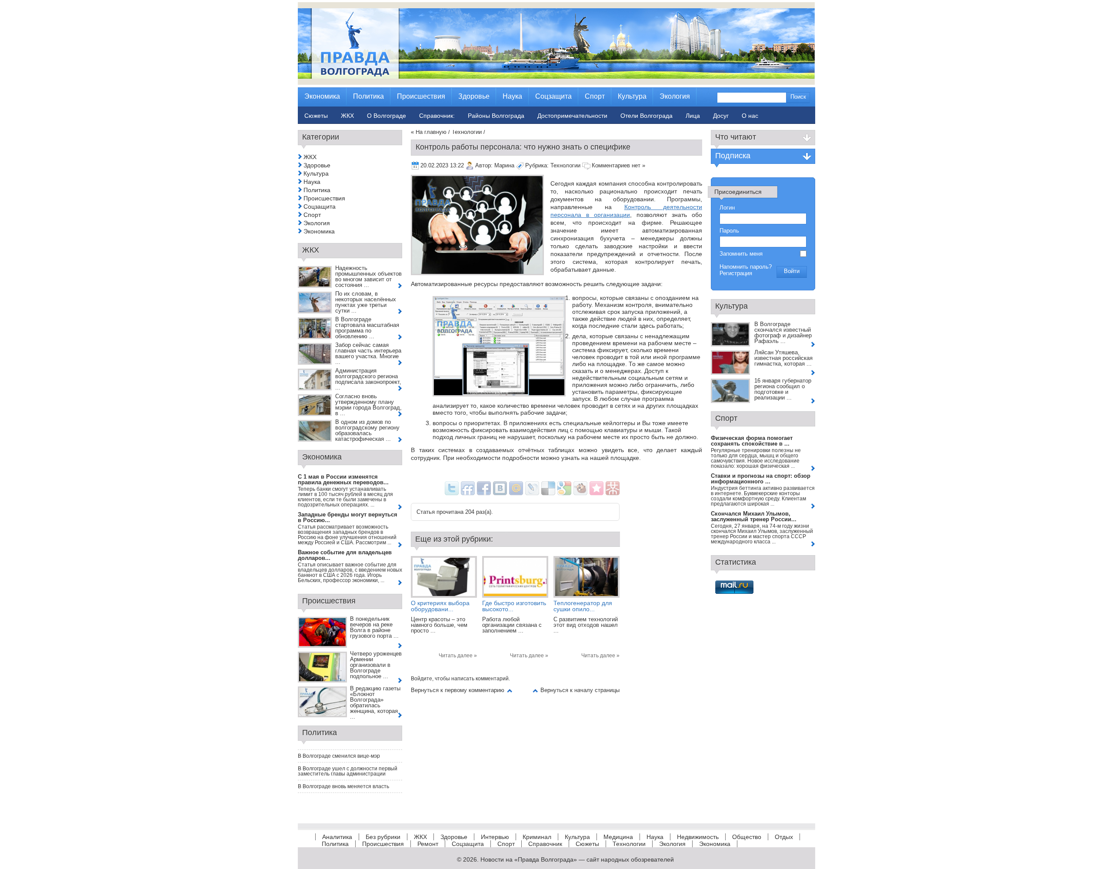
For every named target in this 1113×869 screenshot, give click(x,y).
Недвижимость (698, 836)
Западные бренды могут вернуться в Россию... (347, 517)
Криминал (537, 836)
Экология (316, 223)
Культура (316, 173)
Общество (746, 836)
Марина (504, 165)
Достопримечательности (572, 115)
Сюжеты (587, 843)
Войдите (421, 679)
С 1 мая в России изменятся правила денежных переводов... (343, 479)
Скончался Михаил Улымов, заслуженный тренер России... (753, 516)
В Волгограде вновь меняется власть (343, 786)
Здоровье (316, 165)
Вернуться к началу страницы (580, 690)
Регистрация (736, 273)
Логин (727, 207)
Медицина (618, 836)
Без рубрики (383, 836)
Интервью (495, 836)
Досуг (721, 115)
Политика (316, 189)
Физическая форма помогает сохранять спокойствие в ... (752, 441)
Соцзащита (319, 206)
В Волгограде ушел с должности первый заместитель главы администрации (347, 771)
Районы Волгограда (496, 115)
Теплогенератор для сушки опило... (582, 606)
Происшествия (324, 198)
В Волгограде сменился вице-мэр (339, 756)
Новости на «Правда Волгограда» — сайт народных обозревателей (577, 859)
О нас (750, 115)
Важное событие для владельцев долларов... (345, 555)
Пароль (729, 230)
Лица (693, 115)
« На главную (429, 132)
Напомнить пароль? (746, 266)
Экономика (319, 231)
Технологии (467, 132)
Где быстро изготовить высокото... (514, 606)
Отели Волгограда (646, 115)
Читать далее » (458, 656)
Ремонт (427, 843)
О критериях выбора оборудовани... (440, 606)
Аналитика (337, 836)
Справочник (545, 843)
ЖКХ (310, 156)
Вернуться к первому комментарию (457, 690)
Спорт (312, 214)
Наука (311, 181)
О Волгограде (386, 115)
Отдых (784, 836)
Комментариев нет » (618, 165)
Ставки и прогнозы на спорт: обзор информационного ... (760, 479)
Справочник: (437, 115)
